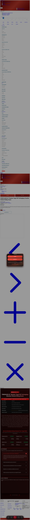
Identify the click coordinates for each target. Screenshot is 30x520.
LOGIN (15, 256)
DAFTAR (15, 259)
